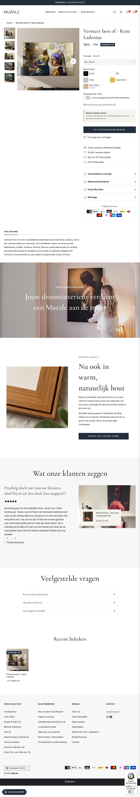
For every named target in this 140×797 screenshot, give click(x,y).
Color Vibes (9, 717)
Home (9, 23)
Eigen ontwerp (78, 722)
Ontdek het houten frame (103, 436)
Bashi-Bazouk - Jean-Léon (107, 513)
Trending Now (10, 711)
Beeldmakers (78, 727)
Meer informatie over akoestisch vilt (99, 104)
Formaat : (91, 56)
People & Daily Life (12, 722)
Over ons (76, 711)
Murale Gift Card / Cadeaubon (85, 732)
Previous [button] (23, 61)
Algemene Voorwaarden (49, 732)
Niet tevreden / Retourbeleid (50, 737)
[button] (114, 12)
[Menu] (135, 773)
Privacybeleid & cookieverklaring (52, 742)
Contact (75, 742)
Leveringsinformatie (47, 727)
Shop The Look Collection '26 (17, 752)
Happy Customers (46, 717)
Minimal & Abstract (12, 727)
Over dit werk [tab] (11, 231)
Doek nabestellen (79, 717)
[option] (48, 59)
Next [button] (73, 61)
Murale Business (79, 737)
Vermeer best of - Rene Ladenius (16, 675)
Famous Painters (11, 742)
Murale (15, 773)
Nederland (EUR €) (17, 768)
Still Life (7, 732)
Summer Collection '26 (14, 747)
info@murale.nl (113, 711)
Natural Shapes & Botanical (16, 737)
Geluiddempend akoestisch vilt (51, 722)
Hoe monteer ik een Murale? (50, 711)
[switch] (131, 791)
